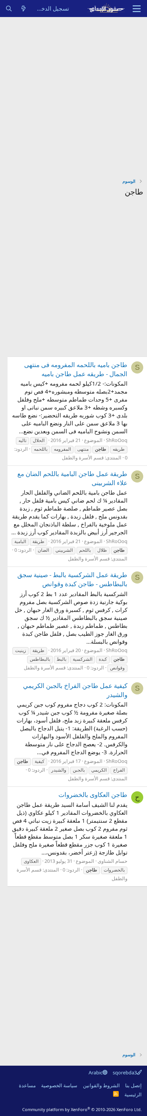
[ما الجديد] (23, 9)
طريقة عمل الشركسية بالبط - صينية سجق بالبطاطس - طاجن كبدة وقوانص (72, 579)
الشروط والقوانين (101, 1085)
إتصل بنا (133, 1085)
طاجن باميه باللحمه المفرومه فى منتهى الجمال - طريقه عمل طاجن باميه (75, 369)
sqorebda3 (125, 1072)
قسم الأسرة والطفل (83, 457)
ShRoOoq (116, 440)
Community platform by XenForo (82, 1109)
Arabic (96, 1072)
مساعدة (27, 1085)
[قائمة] (136, 8)
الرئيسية (133, 1094)
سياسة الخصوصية (59, 1085)
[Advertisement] (73, 94)
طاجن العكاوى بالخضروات (92, 794)
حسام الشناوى (112, 861)
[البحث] (9, 9)
